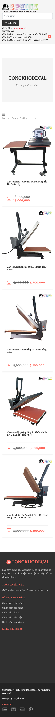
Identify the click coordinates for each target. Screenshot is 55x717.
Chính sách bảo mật (12, 617)
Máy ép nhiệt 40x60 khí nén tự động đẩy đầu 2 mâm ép (27, 183)
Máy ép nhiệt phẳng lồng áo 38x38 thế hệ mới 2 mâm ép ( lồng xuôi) (27, 433)
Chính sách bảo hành (12, 608)
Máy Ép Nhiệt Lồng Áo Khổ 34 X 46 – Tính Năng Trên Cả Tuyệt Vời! (27, 516)
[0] (47, 39)
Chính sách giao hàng (13, 603)
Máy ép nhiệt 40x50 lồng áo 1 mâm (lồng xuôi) (26, 351)
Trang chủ (23, 85)
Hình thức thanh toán (13, 622)
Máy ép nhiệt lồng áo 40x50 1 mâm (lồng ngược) (26, 268)
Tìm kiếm (10, 23)
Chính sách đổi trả (11, 612)
